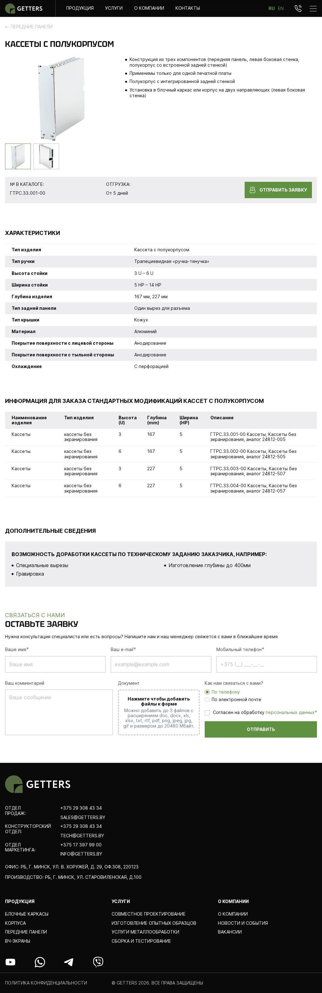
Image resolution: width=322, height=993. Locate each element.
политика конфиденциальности (46, 982)
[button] (18, 156)
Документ (129, 683)
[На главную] (24, 8)
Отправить (261, 729)
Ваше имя (17, 649)
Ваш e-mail (123, 649)
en (281, 8)
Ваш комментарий (24, 683)
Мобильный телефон (240, 649)
